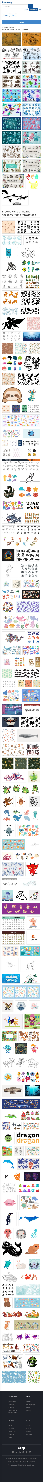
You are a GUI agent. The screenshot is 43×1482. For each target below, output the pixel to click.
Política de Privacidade (26, 1465)
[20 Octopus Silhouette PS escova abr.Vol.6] (31, 81)
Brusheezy (12, 1401)
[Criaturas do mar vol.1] (11, 39)
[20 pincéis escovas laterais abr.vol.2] (11, 81)
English (10, 1425)
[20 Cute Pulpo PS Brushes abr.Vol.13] (11, 123)
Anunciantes (30, 1404)
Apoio (28, 1407)
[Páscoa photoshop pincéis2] (31, 151)
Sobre (28, 1425)
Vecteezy (11, 1404)
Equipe (28, 1428)
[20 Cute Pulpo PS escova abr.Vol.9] (31, 109)
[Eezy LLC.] (21, 1448)
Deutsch (11, 1434)
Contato (29, 1434)
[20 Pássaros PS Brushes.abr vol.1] (11, 151)
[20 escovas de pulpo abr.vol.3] (31, 67)
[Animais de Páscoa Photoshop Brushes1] (13, 181)
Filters (22, 22)
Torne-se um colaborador (12, 1411)
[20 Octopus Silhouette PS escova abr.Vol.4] (11, 67)
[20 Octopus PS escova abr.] (32, 53)
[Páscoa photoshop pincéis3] (31, 166)
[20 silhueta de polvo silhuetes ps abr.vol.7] (11, 109)
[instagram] (23, 1452)
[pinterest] (20, 1452)
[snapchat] (27, 1452)
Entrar (26, 9)
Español (11, 1428)
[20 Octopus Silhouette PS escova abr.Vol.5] (11, 95)
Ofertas (28, 1401)
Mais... (10, 1437)
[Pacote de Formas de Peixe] (15, 197)
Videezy (11, 1407)
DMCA (28, 1410)
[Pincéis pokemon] (33, 181)
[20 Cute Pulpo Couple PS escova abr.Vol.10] (31, 137)
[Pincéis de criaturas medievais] (12, 53)
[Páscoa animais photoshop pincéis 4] (11, 166)
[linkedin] (30, 1452)
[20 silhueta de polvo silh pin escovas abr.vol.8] (31, 95)
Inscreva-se (33, 9)
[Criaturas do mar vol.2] (31, 39)
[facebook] (13, 1452)
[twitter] (16, 1452)
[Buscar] (30, 6)
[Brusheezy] (7, 2)
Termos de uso (13, 1465)
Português (12, 1431)
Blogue (28, 1431)
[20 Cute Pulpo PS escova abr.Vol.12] (11, 137)
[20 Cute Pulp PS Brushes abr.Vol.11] (31, 123)
